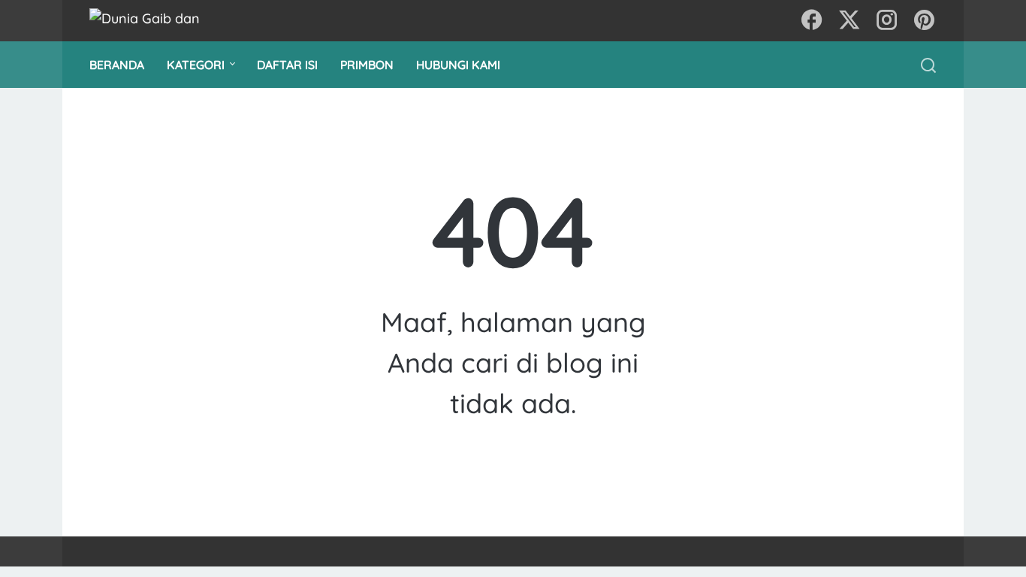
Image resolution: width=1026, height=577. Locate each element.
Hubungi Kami (458, 64)
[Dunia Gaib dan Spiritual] (160, 21)
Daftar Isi (287, 64)
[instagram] (887, 20)
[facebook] (812, 20)
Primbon (367, 64)
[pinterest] (925, 20)
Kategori (196, 64)
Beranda (116, 64)
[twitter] (849, 20)
